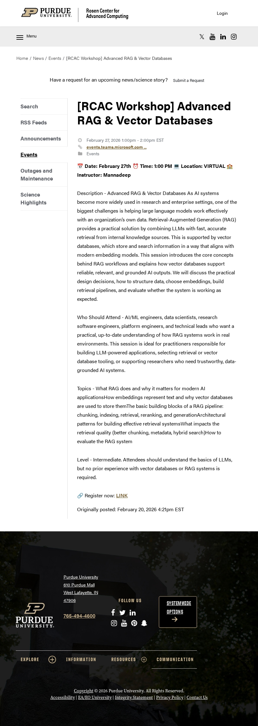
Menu (31, 36)
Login (222, 13)
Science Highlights (33, 198)
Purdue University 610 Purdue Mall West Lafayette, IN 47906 (81, 588)
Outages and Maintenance (36, 174)
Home (22, 58)
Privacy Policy (169, 697)
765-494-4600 (79, 615)
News (38, 58)
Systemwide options (179, 607)
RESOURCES (123, 659)
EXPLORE (30, 659)
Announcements (40, 138)
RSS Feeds (33, 122)
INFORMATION (81, 659)
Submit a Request (188, 80)
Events (54, 58)
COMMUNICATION (175, 659)
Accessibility (62, 697)
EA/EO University (95, 697)
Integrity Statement (134, 697)
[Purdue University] (49, 15)
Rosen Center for (107, 13)
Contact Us (197, 697)
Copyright (83, 691)
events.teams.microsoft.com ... (117, 147)
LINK (122, 495)
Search (29, 106)
